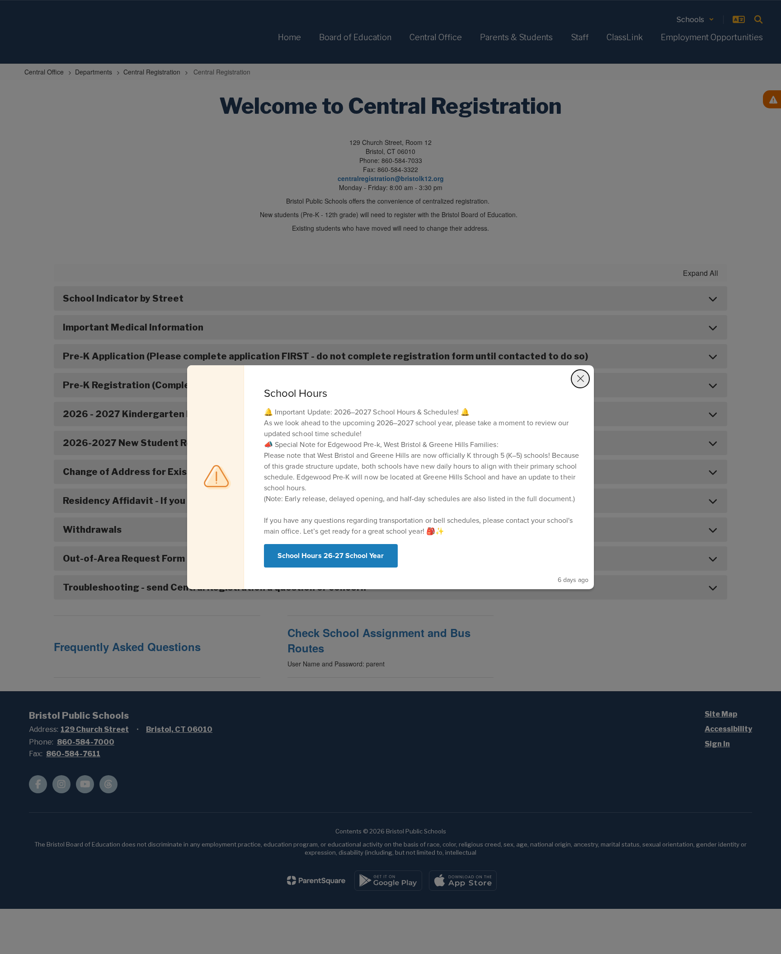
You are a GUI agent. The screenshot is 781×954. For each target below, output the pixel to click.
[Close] (580, 379)
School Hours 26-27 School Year (331, 555)
